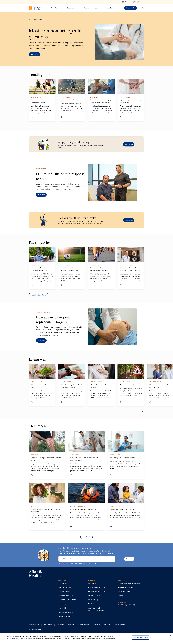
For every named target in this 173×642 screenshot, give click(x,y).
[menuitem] (126, 1)
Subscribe (129, 559)
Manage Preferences (140, 637)
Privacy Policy (14, 638)
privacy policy (88, 563)
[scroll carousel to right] (142, 411)
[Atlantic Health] (30, 19)
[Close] (170, 635)
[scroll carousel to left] (137, 411)
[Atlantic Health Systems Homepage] (36, 573)
